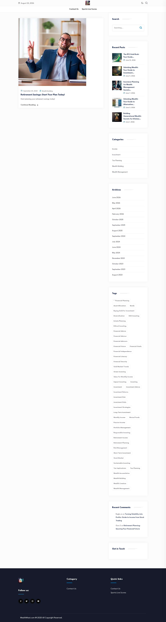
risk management (120, 448)
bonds (132, 306)
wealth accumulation (122, 473)
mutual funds (134, 417)
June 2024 (116, 247)
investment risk (119, 397)
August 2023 (117, 275)
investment (118, 387)
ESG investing (134, 316)
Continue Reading (28, 105)
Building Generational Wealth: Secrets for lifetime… (132, 116)
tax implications (120, 468)
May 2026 (116, 203)
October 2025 (117, 220)
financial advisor (120, 336)
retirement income (121, 438)
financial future (120, 346)
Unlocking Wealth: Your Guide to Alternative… (130, 101)
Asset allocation (120, 306)
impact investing (120, 382)
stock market (119, 458)
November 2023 (118, 258)
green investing (120, 372)
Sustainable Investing (122, 463)
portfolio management (122, 427)
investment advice (133, 387)
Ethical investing (120, 326)
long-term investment (122, 412)
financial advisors (120, 341)
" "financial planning (121, 300)
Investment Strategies (122, 407)
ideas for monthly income (123, 377)
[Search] (142, 25)
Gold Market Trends (121, 366)
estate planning (120, 321)
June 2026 (116, 197)
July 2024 (116, 242)
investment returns (121, 392)
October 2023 (117, 264)
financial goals (135, 346)
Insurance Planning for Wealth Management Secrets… (131, 86)
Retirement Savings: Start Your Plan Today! (43, 95)
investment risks (120, 402)
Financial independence (122, 351)
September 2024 (118, 236)
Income (114, 149)
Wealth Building (47, 91)
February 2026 (118, 214)
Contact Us (73, 9)
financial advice (120, 331)
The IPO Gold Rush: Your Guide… (131, 56)
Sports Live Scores (89, 9)
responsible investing (122, 432)
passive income (119, 422)
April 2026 (116, 209)
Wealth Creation (120, 483)
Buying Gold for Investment (124, 311)
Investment (116, 155)
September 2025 (118, 225)
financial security (120, 361)
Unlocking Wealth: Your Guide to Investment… (130, 70)
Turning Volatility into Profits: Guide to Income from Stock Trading (130, 517)
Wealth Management (120, 172)
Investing (133, 382)
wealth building (120, 478)
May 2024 (116, 253)
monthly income (119, 417)
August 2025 (117, 231)
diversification (119, 316)
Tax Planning (117, 160)
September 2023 (118, 269)
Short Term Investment (122, 453)
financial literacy (120, 356)
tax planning (135, 468)
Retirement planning (121, 443)
